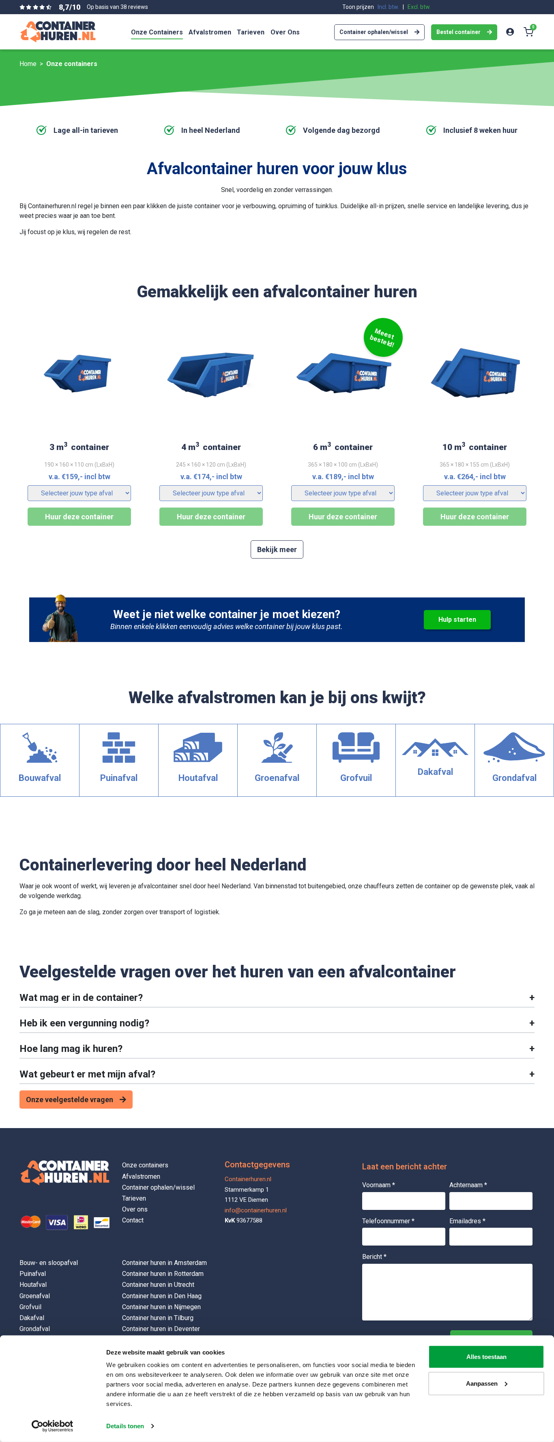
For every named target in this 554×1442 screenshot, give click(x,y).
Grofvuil (30, 1307)
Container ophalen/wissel (373, 32)
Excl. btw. (419, 7)
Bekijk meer (277, 549)
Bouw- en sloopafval (48, 1263)
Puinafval (32, 1274)
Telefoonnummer (388, 1221)
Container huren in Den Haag (162, 1296)
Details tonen (125, 1426)
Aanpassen (482, 1383)
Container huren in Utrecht (158, 1284)
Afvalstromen (141, 1176)
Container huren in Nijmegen (161, 1307)
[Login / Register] (510, 32)
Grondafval (34, 1329)
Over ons (135, 1209)
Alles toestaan (486, 1356)
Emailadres (467, 1221)
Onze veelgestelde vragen (69, 1099)
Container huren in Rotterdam (163, 1274)
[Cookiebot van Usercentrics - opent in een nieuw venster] (52, 1426)
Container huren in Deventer (161, 1329)
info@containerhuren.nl (256, 1210)
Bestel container (458, 32)
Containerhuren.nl (248, 1179)
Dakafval (31, 1318)
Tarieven (134, 1198)
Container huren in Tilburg (157, 1318)
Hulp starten (457, 619)
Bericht (374, 1257)
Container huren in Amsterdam (164, 1263)
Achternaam (468, 1185)
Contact (133, 1220)
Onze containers (145, 1165)
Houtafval (33, 1284)
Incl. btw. (388, 7)
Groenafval (34, 1296)
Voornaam (378, 1185)
